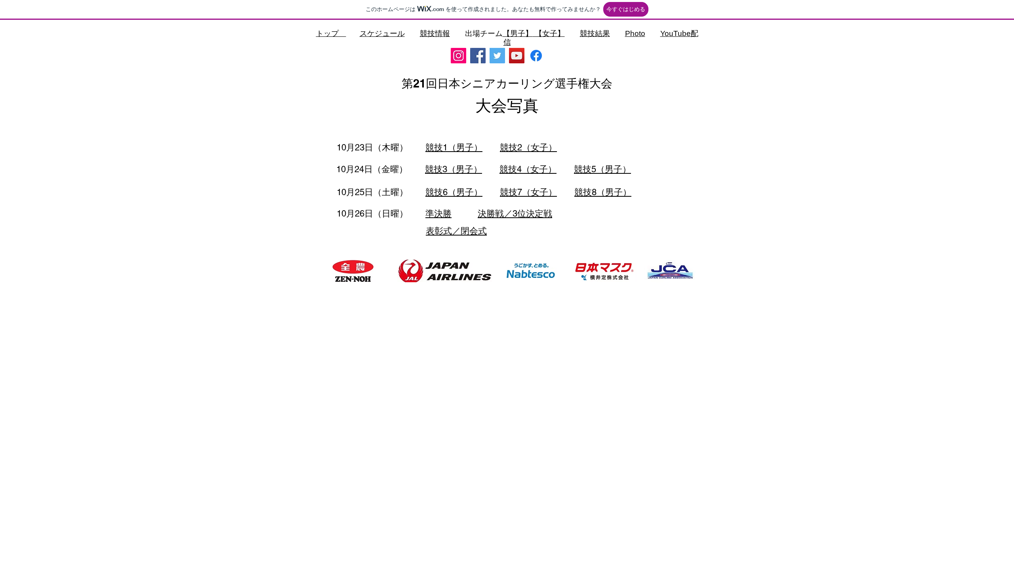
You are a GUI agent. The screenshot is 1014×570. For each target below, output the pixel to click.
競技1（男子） (453, 147)
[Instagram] (458, 55)
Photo (635, 33)
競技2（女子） (528, 147)
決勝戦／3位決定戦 (515, 213)
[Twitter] (497, 55)
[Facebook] (478, 55)
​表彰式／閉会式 (456, 231)
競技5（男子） (602, 169)
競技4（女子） (528, 169)
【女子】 (549, 33)
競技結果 (595, 33)
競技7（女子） (528, 192)
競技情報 (435, 33)
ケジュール (386, 33)
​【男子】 (518, 33)
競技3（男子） (453, 169)
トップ (331, 33)
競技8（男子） (602, 192)
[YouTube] (516, 55)
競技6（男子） (453, 192)
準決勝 (438, 213)
